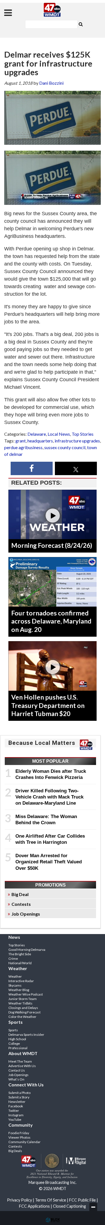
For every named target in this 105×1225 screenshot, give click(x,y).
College (14, 1043)
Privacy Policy (19, 1200)
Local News (59, 434)
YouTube (14, 1119)
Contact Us (16, 1070)
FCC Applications (34, 1206)
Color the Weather (22, 1017)
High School (17, 1039)
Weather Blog (18, 990)
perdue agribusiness (23, 447)
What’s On (16, 1079)
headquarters (40, 440)
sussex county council (64, 447)
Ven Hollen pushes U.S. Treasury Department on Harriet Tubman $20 (48, 705)
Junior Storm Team (22, 999)
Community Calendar (24, 1142)
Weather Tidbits (20, 1003)
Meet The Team (20, 1061)
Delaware (36, 434)
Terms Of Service (50, 1200)
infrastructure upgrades (77, 440)
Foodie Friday (18, 1133)
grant (20, 440)
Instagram (16, 1115)
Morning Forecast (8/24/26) (51, 545)
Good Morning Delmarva (26, 949)
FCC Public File (82, 1200)
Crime (13, 958)
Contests (21, 904)
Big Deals (15, 1151)
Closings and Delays (23, 1008)
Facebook (15, 1106)
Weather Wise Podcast (25, 994)
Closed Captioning (69, 1206)
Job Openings (25, 913)
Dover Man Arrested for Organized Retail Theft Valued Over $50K (48, 862)
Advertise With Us (22, 1066)
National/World (20, 963)
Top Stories (83, 434)
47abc (53, 10)
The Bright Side (19, 954)
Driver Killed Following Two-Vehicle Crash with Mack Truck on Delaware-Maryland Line (49, 797)
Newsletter (16, 1102)
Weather (15, 976)
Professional (17, 1048)
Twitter (13, 1110)
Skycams (15, 985)
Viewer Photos (19, 1137)
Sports (13, 1030)
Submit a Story (18, 1097)
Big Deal (20, 894)
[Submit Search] (80, 24)
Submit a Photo (19, 1093)
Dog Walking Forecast (24, 1012)
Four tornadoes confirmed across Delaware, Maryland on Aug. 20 (51, 621)
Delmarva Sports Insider (26, 1034)
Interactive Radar (21, 981)
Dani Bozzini (51, 83)
